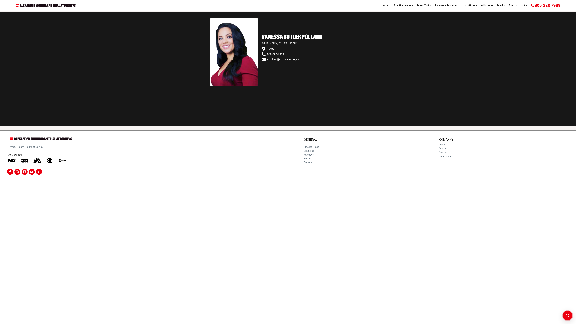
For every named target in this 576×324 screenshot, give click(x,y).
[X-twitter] (39, 172)
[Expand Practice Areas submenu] (413, 5)
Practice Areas (311, 147)
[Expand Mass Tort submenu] (431, 5)
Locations (309, 151)
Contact (308, 162)
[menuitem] (386, 5)
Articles (443, 148)
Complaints (445, 156)
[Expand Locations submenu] (477, 5)
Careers (443, 152)
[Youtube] (32, 172)
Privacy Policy (16, 147)
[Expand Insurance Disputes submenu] (459, 5)
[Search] (524, 5)
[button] (402, 5)
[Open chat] (567, 315)
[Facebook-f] (10, 172)
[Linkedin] (25, 172)
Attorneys (309, 154)
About (442, 144)
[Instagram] (17, 172)
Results (308, 158)
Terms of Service (35, 147)
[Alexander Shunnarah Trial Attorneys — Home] (46, 5)
